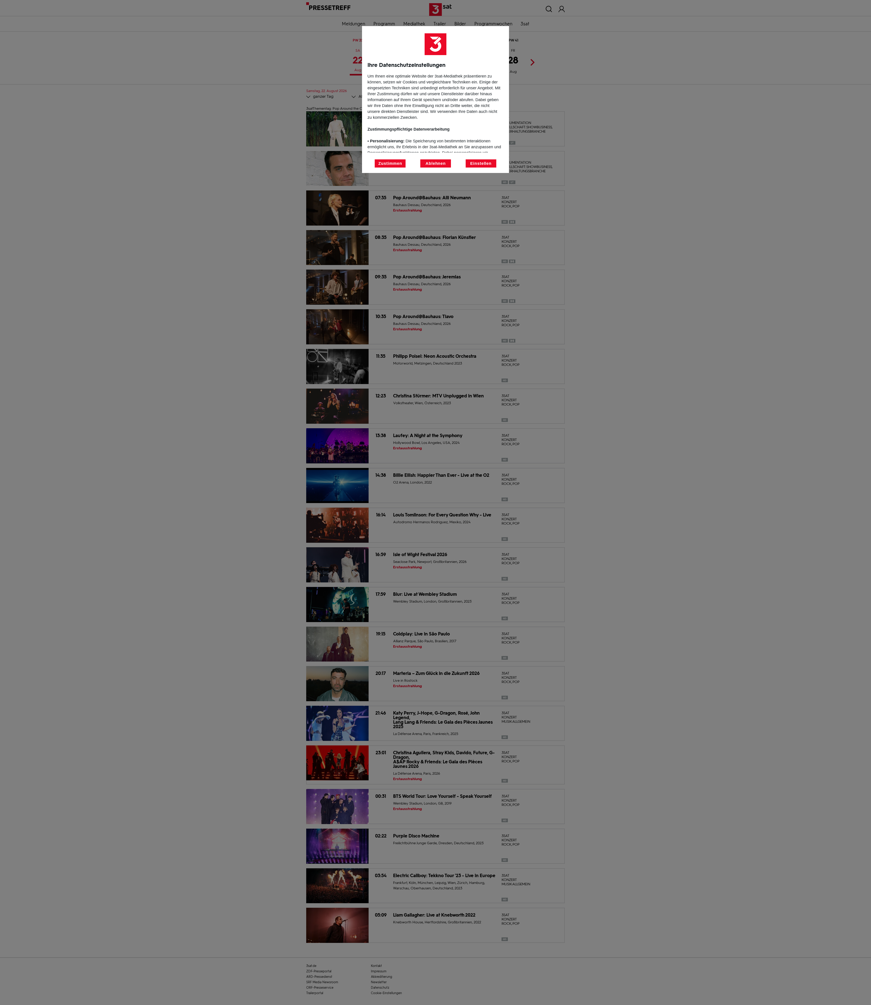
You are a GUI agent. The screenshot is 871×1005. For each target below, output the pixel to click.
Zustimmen (390, 163)
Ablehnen (436, 163)
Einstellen (481, 163)
